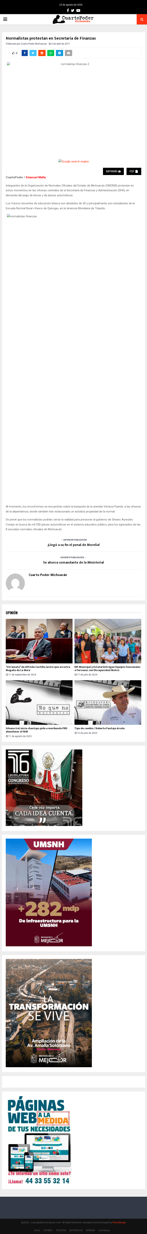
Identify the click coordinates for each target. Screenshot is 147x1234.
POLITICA (61, 1230)
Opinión (12, 613)
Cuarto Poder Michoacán (34, 43)
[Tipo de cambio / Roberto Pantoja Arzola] (107, 702)
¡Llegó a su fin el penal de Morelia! (74, 545)
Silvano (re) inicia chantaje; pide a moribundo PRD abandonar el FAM (36, 730)
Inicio (37, 1230)
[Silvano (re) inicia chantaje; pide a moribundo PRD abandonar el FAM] (39, 702)
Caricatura (104, 1230)
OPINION (90, 1230)
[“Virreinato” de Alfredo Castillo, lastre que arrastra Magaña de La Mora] (39, 641)
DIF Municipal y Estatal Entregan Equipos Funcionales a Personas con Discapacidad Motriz (107, 668)
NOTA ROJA (75, 1230)
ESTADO (48, 1230)
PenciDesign (119, 1222)
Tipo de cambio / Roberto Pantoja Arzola (99, 728)
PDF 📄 (134, 171)
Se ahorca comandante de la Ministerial (73, 562)
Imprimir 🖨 (113, 171)
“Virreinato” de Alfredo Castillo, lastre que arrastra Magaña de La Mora (38, 668)
